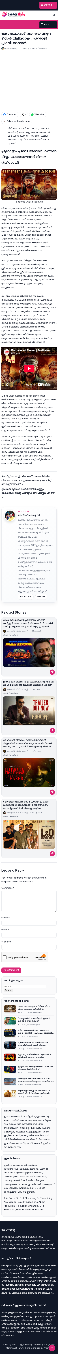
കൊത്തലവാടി (40, 242)
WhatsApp (39, 114)
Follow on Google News (18, 121)
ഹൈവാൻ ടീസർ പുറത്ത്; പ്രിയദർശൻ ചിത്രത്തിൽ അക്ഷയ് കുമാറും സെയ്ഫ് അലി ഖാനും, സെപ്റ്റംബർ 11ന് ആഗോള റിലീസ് (27, 743)
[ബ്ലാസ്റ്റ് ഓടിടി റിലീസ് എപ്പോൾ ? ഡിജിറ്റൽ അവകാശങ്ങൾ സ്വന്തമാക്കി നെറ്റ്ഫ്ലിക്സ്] (10, 1058)
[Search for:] (25, 986)
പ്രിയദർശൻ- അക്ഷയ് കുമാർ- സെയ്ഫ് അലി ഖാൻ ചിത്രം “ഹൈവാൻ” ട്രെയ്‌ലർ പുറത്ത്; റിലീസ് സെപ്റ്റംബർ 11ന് (33, 1044)
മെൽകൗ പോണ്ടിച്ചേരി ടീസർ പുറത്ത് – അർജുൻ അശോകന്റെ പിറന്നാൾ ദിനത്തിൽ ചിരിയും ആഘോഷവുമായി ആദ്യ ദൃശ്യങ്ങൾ (28, 623)
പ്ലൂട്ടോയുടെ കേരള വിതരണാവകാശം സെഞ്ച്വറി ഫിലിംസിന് (35, 1068)
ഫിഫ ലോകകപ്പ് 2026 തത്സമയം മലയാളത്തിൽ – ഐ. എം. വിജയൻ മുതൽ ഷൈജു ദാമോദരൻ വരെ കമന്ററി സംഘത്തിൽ (35, 1032)
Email (5, 930)
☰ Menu (45, 24)
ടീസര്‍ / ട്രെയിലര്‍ (39, 49)
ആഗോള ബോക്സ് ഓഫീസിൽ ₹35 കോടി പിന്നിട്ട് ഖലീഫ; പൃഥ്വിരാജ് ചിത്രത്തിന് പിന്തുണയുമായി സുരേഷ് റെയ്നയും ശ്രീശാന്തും (35, 1092)
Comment (7, 888)
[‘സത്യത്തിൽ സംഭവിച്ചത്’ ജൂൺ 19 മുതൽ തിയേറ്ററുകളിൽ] (10, 1021)
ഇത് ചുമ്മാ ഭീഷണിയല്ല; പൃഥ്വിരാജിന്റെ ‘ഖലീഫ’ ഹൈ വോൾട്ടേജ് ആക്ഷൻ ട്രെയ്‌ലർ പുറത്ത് (28, 684)
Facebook (12, 114)
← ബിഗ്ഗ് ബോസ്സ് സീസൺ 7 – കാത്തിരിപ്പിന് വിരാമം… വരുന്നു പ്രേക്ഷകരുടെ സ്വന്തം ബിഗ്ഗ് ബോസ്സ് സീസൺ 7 (26, 480)
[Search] (54, 15)
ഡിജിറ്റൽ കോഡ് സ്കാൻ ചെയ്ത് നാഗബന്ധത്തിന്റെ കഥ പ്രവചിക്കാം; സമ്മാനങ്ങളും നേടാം (35, 1080)
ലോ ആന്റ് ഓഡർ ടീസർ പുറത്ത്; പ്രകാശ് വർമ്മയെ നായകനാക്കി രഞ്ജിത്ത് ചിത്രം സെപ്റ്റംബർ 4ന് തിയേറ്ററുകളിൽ (25, 805)
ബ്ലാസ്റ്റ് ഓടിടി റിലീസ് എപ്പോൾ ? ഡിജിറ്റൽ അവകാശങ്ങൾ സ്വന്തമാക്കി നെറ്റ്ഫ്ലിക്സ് (34, 1056)
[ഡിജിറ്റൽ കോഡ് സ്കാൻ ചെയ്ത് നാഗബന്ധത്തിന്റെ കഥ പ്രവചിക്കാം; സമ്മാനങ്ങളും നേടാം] (10, 1082)
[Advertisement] (29, 81)
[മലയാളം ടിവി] (13, 14)
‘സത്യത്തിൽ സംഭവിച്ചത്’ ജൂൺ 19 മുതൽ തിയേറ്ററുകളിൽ (34, 1019)
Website (41, 597)
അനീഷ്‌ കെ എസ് (29, 515)
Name (5, 918)
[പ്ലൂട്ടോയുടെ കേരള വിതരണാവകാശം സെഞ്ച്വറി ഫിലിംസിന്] (10, 1070)
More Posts (25, 597)
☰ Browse (46, 5)
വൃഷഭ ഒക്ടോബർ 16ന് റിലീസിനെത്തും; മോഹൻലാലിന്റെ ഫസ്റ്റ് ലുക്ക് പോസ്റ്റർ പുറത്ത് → (27, 493)
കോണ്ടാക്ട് (47, 1244)
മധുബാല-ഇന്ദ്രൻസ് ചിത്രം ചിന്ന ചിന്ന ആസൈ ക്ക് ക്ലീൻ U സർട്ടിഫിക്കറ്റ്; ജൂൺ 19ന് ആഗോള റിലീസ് (34, 1008)
